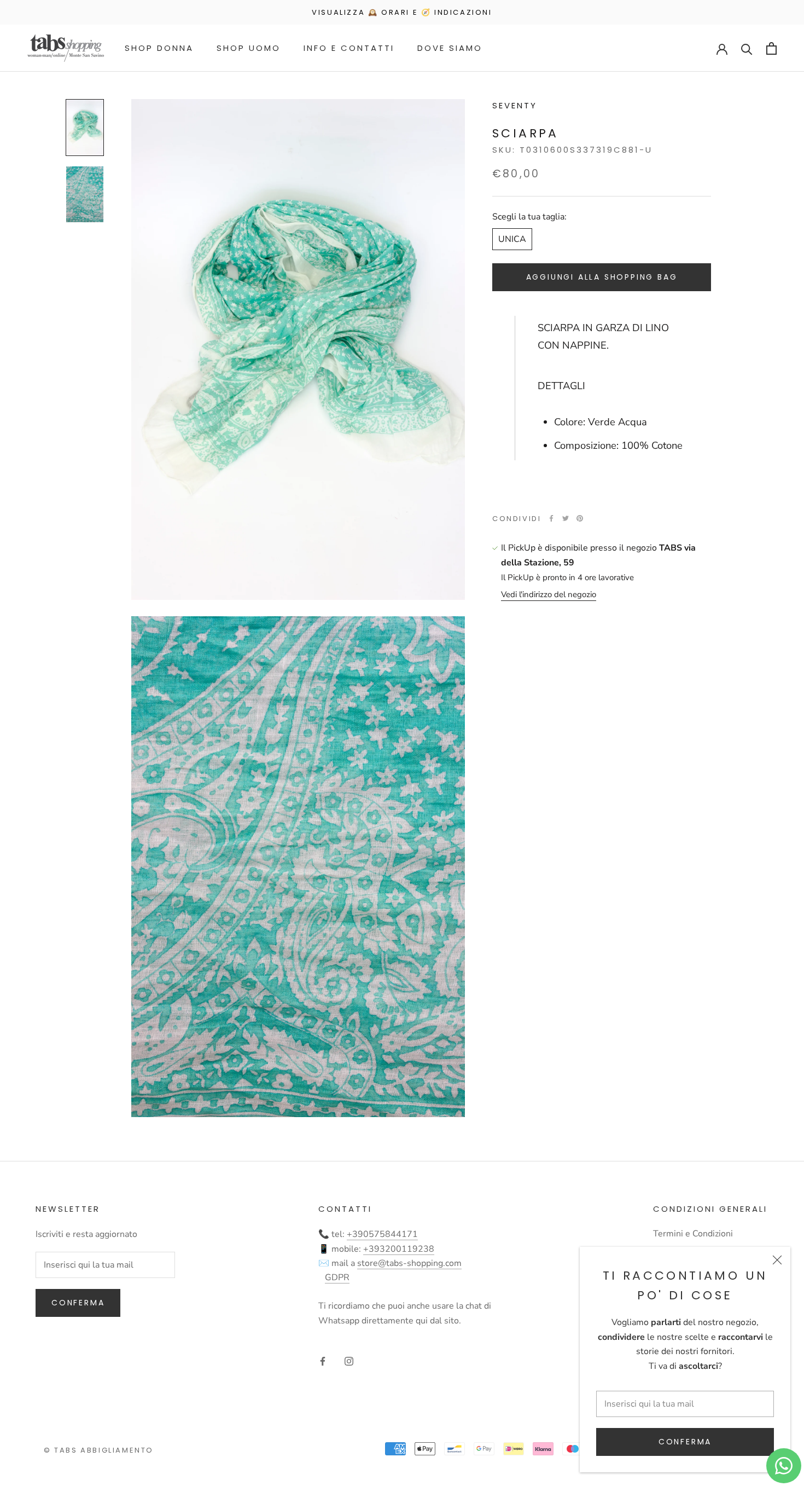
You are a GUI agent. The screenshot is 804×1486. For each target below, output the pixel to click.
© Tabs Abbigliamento (99, 1450)
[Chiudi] (777, 1260)
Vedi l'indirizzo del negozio (548, 594)
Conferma (685, 1441)
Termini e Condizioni (693, 1234)
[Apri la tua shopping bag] (771, 48)
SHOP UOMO (249, 48)
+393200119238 (398, 1249)
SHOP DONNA (159, 48)
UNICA (512, 239)
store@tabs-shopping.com (409, 1263)
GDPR (337, 1277)
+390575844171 (382, 1234)
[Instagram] (349, 1361)
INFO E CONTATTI (349, 48)
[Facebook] (551, 518)
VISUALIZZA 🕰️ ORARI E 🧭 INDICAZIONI (402, 12)
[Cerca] (747, 48)
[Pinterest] (579, 518)
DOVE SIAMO (449, 48)
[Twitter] (565, 518)
